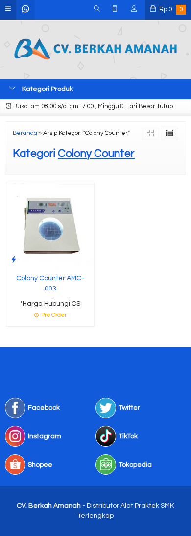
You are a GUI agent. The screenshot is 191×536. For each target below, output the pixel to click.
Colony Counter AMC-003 (50, 283)
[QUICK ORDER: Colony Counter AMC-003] (14, 259)
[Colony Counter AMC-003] (50, 225)
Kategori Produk (47, 89)
